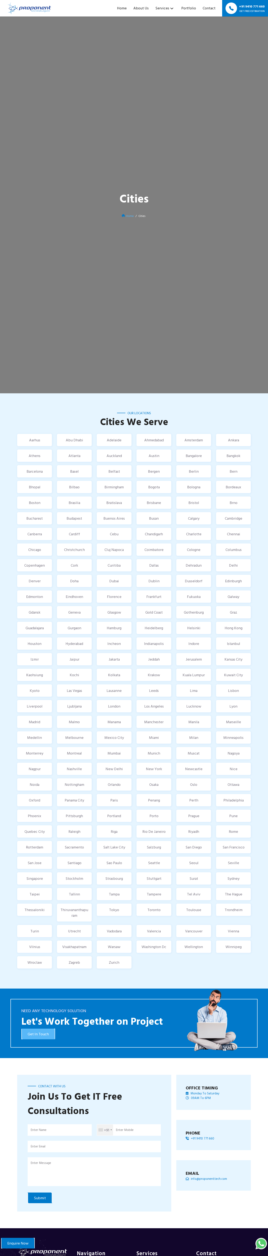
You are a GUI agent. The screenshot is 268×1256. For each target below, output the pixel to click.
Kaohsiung (34, 675)
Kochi (74, 675)
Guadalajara (35, 628)
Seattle (154, 863)
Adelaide (114, 440)
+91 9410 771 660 (202, 1138)
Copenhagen (34, 565)
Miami (154, 737)
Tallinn (74, 894)
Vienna (233, 931)
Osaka (153, 784)
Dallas (154, 565)
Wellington (193, 947)
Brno (233, 502)
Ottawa (233, 784)
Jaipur (74, 659)
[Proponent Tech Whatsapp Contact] (261, 1243)
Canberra (34, 534)
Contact (209, 8)
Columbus (233, 549)
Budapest (74, 518)
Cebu (114, 534)
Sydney (233, 878)
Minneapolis (233, 737)
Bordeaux (233, 487)
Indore (193, 643)
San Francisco (234, 847)
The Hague (233, 894)
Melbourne (74, 737)
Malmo (74, 722)
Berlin (194, 471)
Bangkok (233, 455)
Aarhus (34, 440)
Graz (233, 612)
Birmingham (114, 487)
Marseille (233, 722)
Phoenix (34, 816)
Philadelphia (233, 800)
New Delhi (114, 769)
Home (122, 8)
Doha (74, 581)
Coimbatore (154, 549)
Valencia (154, 931)
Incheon (114, 643)
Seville (233, 863)
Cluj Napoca (114, 549)
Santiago (74, 863)
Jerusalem (194, 659)
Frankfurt (153, 596)
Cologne (193, 549)
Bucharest (34, 518)
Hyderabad (74, 643)
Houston (34, 643)
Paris (114, 800)
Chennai (233, 534)
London (114, 706)
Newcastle (193, 769)
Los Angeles (154, 706)
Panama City (74, 800)
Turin (34, 931)
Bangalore (194, 455)
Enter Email (38, 1146)
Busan (154, 518)
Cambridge (233, 518)
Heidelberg (154, 628)
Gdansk (34, 612)
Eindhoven (74, 596)
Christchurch (74, 549)
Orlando (114, 784)
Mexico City (114, 737)
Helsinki (193, 628)
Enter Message (41, 1163)
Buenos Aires (114, 518)
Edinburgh (233, 581)
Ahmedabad (154, 440)
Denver (35, 581)
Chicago (34, 549)
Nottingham (74, 784)
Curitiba (114, 565)
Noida (34, 784)
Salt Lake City (114, 847)
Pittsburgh (74, 816)
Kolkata (114, 675)
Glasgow (114, 612)
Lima (193, 690)
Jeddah (154, 659)
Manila (193, 722)
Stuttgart (154, 878)
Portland (114, 816)
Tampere (154, 894)
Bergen (154, 471)
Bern (233, 471)
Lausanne (114, 690)
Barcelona (35, 471)
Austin (154, 455)
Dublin (154, 581)
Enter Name (38, 1130)
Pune (233, 816)
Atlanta (74, 455)
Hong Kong (233, 628)
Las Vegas (74, 690)
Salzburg (154, 847)
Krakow (154, 675)
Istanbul (233, 643)
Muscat (194, 753)
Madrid (34, 722)
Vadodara (114, 931)
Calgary (194, 518)
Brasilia (74, 502)
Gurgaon (74, 628)
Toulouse (193, 910)
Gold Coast (154, 612)
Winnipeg (233, 947)
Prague (193, 816)
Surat (193, 878)
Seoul (193, 863)
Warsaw (114, 947)
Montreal (74, 753)
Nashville (74, 769)
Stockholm (74, 878)
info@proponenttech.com (209, 1178)
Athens (34, 455)
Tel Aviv (193, 894)
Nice (233, 769)
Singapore (34, 878)
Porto (153, 816)
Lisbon (233, 690)
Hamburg (114, 628)
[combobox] (105, 1130)
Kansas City (233, 659)
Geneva (74, 612)
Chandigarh (154, 534)
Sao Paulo (114, 863)
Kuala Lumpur (194, 675)
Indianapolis (154, 643)
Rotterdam (34, 847)
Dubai (114, 581)
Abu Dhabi (74, 440)
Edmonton (34, 596)
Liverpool (35, 706)
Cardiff (74, 534)
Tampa (114, 894)
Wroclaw (34, 962)
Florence (114, 596)
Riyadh (193, 831)
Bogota (154, 487)
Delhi (233, 565)
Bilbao (74, 487)
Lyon (233, 706)
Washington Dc (154, 947)
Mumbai (114, 753)
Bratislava (114, 502)
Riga (114, 831)
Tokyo (114, 910)
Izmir (35, 659)
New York (154, 769)
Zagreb (74, 962)
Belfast (114, 471)
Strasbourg (114, 878)
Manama (114, 722)
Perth (193, 800)
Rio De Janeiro (154, 831)
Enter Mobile (125, 1130)
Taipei (35, 894)
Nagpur (35, 769)
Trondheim (233, 910)
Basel (74, 471)
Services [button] (162, 8)
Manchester (154, 722)
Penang (154, 800)
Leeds (154, 690)
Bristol (193, 502)
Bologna (193, 487)
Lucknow (193, 706)
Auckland (114, 455)
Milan (193, 737)
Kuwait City (233, 675)
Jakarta (114, 659)
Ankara (233, 440)
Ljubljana (74, 706)
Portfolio (188, 8)
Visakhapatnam (74, 947)
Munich (154, 753)
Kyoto (35, 690)
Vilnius (34, 947)
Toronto (154, 910)
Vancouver (193, 931)
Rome (233, 831)
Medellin (34, 737)
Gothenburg (194, 612)
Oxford (34, 800)
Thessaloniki (34, 910)
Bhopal (34, 487)
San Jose (34, 863)
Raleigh (74, 831)
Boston (34, 502)
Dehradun (194, 565)
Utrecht (74, 931)
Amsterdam (193, 440)
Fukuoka (194, 596)
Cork (74, 565)
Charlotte (193, 534)
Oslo (193, 784)
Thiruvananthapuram (74, 912)
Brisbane (154, 502)
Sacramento (74, 847)
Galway (233, 596)
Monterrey (34, 753)
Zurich (114, 962)
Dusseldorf (193, 581)
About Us (141, 8)
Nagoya (234, 753)
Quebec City (34, 831)
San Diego (194, 847)
